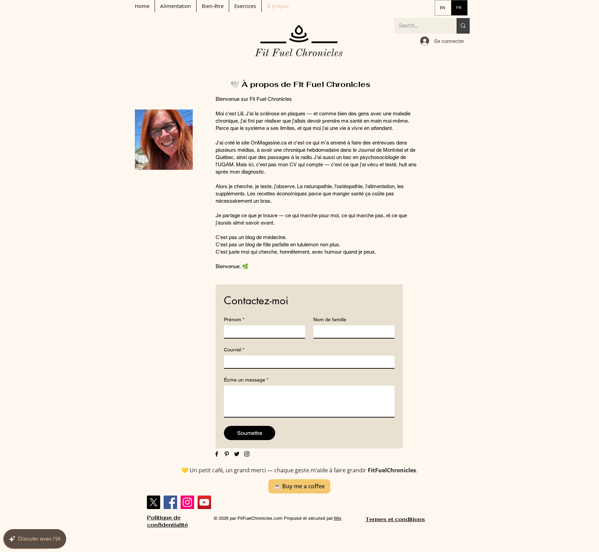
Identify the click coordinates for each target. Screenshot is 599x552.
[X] (153, 502)
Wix (337, 518)
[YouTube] (204, 502)
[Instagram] (246, 453)
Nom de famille (329, 319)
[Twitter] (236, 453)
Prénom (234, 319)
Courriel (234, 349)
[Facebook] (216, 453)
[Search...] (463, 26)
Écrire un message (246, 380)
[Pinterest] (226, 453)
